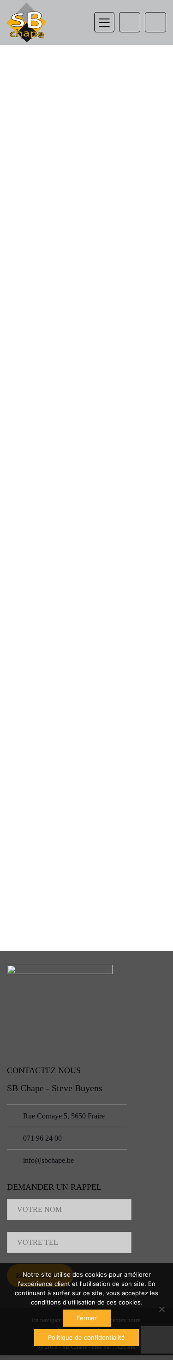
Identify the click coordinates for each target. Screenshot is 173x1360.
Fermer (87, 1318)
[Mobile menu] (104, 22)
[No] (161, 1309)
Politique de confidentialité (86, 1337)
